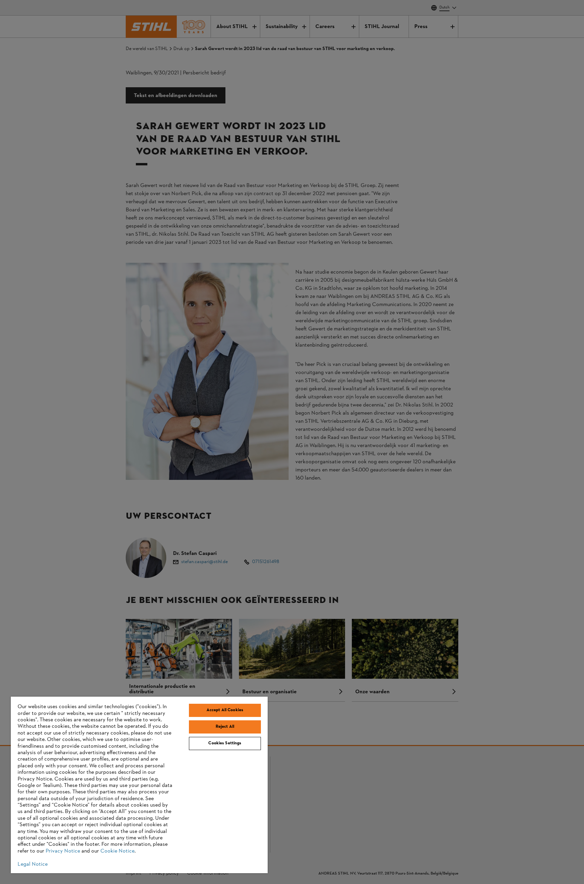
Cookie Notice (117, 851)
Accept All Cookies (224, 710)
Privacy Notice (63, 851)
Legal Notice (33, 864)
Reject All (225, 727)
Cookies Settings (224, 743)
